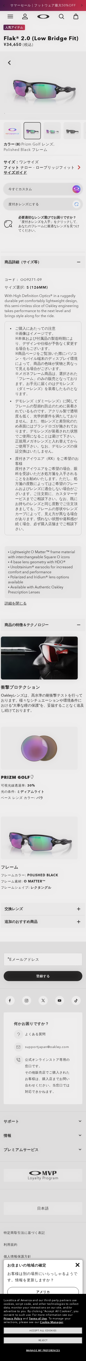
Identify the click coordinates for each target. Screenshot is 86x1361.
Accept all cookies (43, 1330)
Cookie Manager (51, 1322)
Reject (43, 1340)
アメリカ (43, 1292)
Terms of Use (38, 1318)
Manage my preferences (43, 1350)
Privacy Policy (13, 1318)
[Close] (77, 1265)
